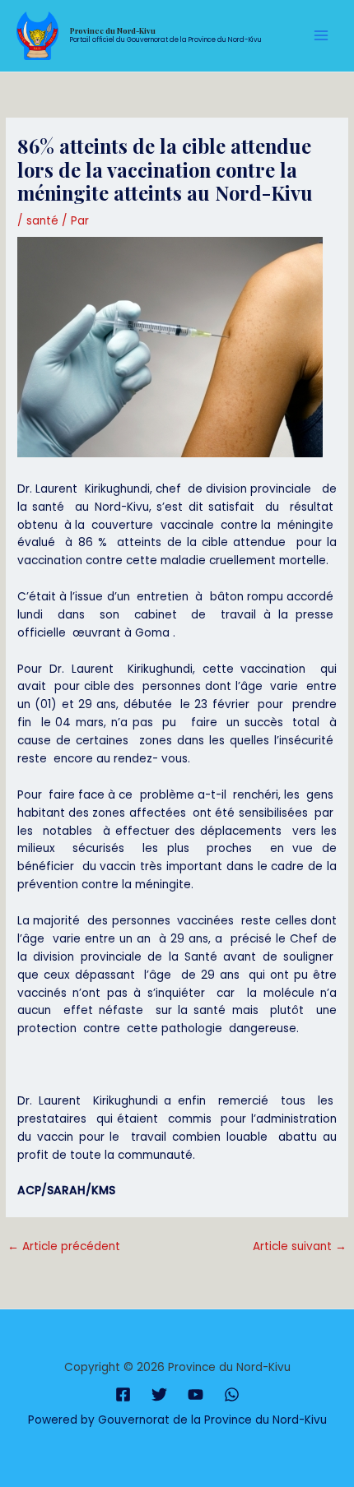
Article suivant (300, 1246)
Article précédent (63, 1246)
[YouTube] (195, 1394)
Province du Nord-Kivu (113, 30)
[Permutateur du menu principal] (321, 36)
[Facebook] (123, 1394)
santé (42, 221)
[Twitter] (159, 1394)
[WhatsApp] (232, 1394)
